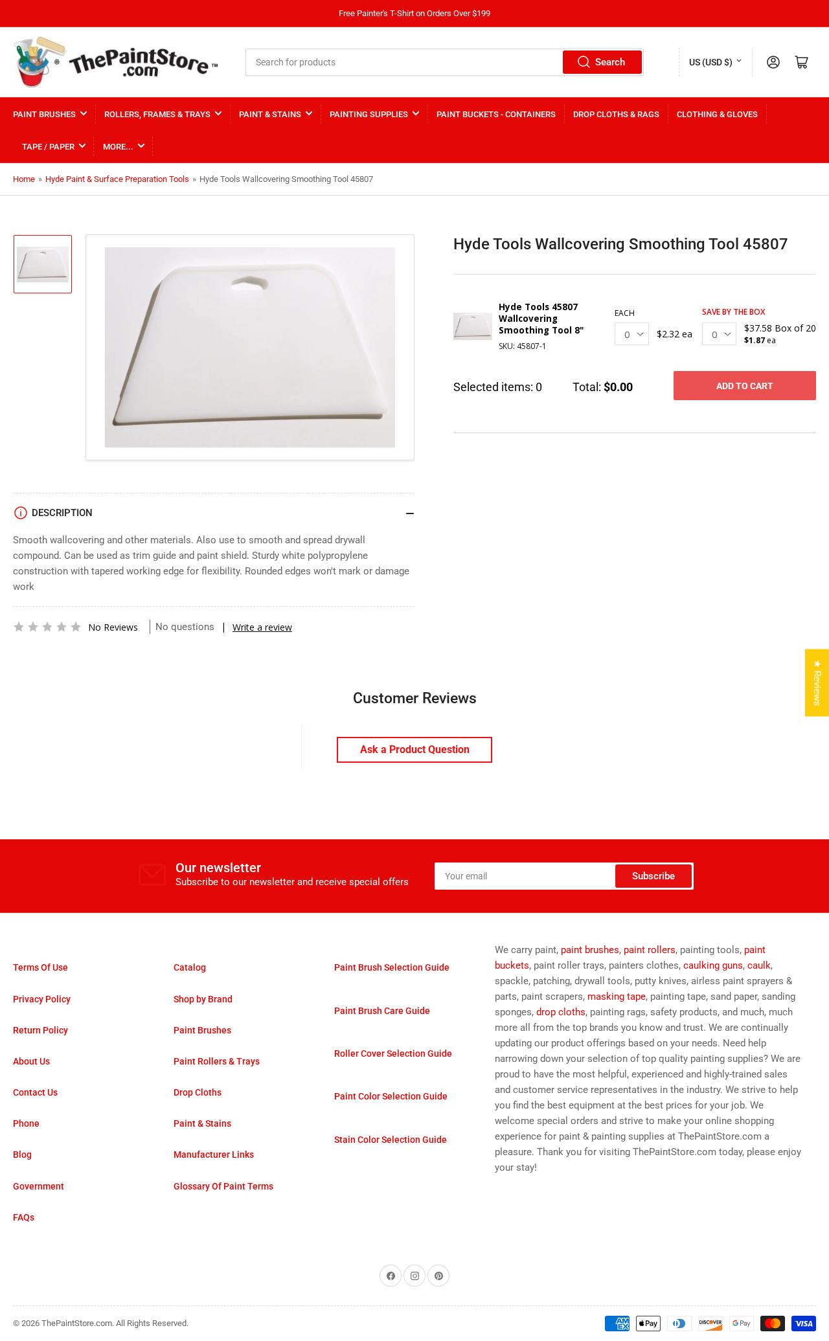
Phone (26, 1123)
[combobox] (444, 62)
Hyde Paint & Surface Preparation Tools (117, 179)
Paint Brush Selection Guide (391, 967)
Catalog (190, 967)
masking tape (616, 996)
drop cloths (560, 1012)
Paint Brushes (44, 114)
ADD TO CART (744, 386)
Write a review (262, 627)
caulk (759, 965)
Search (610, 62)
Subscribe (653, 876)
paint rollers (650, 950)
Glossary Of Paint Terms (223, 1186)
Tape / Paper (48, 147)
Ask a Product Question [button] (415, 749)
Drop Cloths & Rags (616, 114)
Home (24, 179)
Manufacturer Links (214, 1154)
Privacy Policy (42, 999)
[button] (47, 627)
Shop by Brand (203, 999)
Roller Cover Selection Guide (393, 1053)
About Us (31, 1061)
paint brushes (590, 950)
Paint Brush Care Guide (382, 1011)
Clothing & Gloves (717, 114)
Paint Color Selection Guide (391, 1096)
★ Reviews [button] (817, 682)
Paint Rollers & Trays (217, 1061)
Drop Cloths (197, 1092)
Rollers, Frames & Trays (157, 114)
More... (118, 147)
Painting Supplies (369, 114)
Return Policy (40, 1030)
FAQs (23, 1217)
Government (38, 1186)
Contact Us (35, 1092)
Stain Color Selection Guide (390, 1139)
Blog (22, 1154)
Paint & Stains (270, 114)
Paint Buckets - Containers (496, 114)
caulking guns (713, 965)
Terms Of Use (40, 967)
